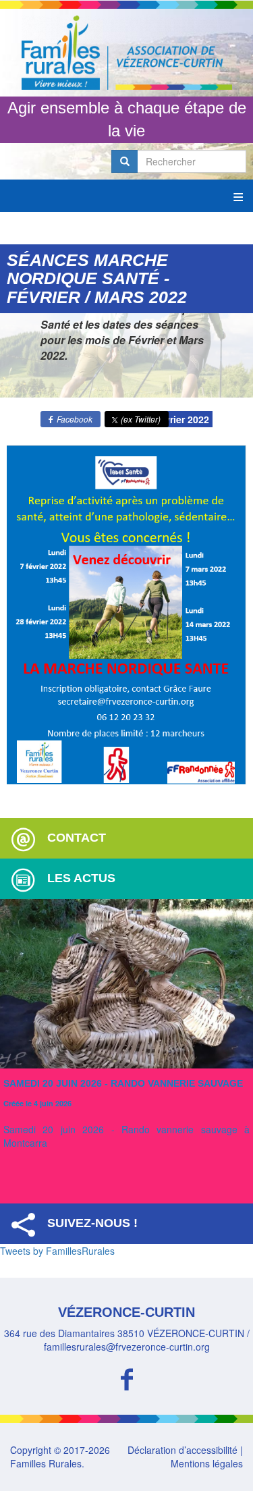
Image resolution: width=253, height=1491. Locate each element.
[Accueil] (126, 53)
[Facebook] (126, 1377)
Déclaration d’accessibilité (182, 1450)
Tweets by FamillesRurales (57, 1250)
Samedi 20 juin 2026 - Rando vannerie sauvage (123, 1083)
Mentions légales (207, 1463)
